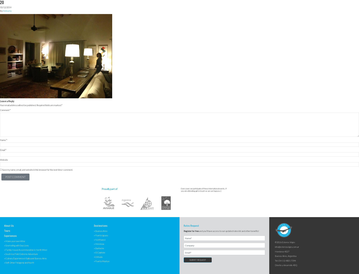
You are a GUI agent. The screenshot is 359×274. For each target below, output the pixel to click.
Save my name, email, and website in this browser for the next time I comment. (37, 169)
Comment (5, 110)
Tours (7, 230)
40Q (295, 265)
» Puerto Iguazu (101, 235)
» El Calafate (99, 252)
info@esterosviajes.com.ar (287, 246)
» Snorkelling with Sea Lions (16, 245)
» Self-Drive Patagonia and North (19, 262)
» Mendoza (99, 244)
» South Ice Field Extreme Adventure (21, 254)
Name (3, 140)
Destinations (100, 225)
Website (4, 159)
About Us (9, 225)
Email (3, 150)
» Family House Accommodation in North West (25, 249)
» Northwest (99, 239)
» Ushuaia (98, 256)
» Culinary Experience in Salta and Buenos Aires (25, 258)
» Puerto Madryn (101, 261)
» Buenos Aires (100, 231)
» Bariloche (99, 248)
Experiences (10, 235)
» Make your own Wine (14, 241)
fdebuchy (7, 10)
